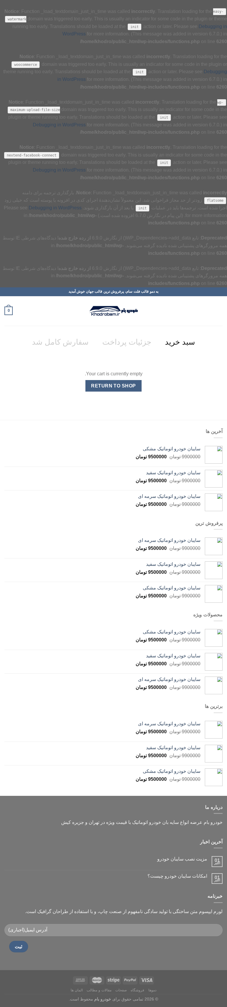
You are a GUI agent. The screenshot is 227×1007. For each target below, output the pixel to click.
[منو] (219, 311)
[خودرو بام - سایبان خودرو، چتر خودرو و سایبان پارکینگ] (113, 311)
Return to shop (113, 385)
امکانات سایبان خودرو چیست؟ (177, 876)
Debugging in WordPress (59, 124)
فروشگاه (137, 990)
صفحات (121, 990)
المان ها (77, 990)
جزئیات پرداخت (126, 342)
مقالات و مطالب (99, 990)
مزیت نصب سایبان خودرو (182, 858)
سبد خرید (180, 342)
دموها (152, 990)
